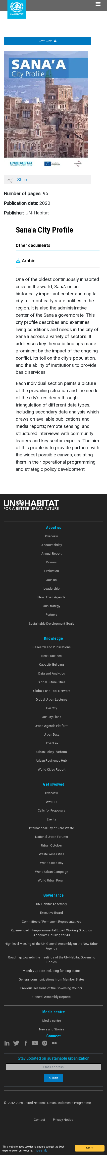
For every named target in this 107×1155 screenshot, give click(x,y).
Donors (51, 562)
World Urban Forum (51, 880)
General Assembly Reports (51, 997)
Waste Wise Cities (51, 854)
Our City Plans (51, 717)
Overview (51, 536)
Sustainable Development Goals (51, 623)
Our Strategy (51, 606)
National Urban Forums (51, 837)
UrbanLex (51, 743)
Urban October (51, 845)
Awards (51, 802)
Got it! (89, 1148)
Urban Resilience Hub (51, 760)
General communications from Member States (52, 979)
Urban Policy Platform (51, 752)
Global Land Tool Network (51, 691)
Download (45, 40)
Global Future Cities (51, 682)
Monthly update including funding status (52, 971)
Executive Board (51, 913)
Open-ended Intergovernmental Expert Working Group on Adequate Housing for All (51, 932)
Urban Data (51, 734)
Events (51, 819)
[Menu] (97, 4)
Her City (51, 708)
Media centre (51, 1020)
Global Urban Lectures (51, 699)
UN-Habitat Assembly (51, 904)
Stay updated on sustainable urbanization (53, 1058)
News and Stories (51, 1029)
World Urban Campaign (51, 872)
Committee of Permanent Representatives (51, 921)
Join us (51, 580)
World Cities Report (51, 769)
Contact (39, 1119)
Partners (51, 614)
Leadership (52, 588)
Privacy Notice (63, 1119)
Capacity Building (51, 664)
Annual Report (51, 553)
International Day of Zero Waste (51, 828)
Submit (53, 1078)
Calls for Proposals (51, 810)
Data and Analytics (51, 673)
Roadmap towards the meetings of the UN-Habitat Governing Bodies (51, 959)
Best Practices (51, 656)
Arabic (27, 261)
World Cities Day (51, 863)
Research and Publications (52, 647)
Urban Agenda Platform (51, 726)
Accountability (51, 545)
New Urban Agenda (51, 597)
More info (41, 1150)
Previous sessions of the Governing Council (51, 988)
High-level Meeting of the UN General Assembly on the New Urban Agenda (52, 946)
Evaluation (51, 571)
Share (22, 179)
